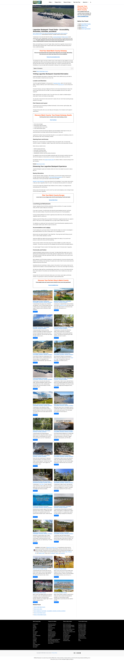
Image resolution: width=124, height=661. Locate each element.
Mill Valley (35, 627)
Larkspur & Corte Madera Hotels (69, 631)
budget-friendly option (49, 159)
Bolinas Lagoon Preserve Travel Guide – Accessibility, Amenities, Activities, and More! (42, 302)
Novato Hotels (66, 634)
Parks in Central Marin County (40, 614)
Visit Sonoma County (82, 638)
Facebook (53, 553)
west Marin (42, 484)
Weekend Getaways (51, 635)
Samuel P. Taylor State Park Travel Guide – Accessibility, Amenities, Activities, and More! (42, 482)
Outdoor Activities (51, 627)
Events (79, 640)
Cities (66, 551)
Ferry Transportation (82, 631)
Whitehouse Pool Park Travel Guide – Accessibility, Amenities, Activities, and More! (63, 533)
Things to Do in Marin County (60, 568)
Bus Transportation (82, 630)
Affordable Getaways (52, 632)
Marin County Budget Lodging (68, 626)
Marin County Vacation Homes (68, 629)
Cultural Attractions (51, 625)
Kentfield (34, 640)
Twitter (56, 553)
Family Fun (50, 626)
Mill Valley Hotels (66, 632)
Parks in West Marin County (42, 71)
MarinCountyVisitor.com (52, 547)
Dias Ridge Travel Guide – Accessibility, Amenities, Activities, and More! (41, 328)
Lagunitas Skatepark (57, 36)
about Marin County (86, 24)
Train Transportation (82, 632)
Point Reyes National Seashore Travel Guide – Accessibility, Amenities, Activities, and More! (63, 431)
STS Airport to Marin (82, 629)
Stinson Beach (35, 645)
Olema (34, 643)
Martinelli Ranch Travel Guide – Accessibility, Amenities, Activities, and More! (63, 379)
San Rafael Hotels (66, 636)
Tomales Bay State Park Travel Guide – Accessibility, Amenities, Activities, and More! (42, 507)
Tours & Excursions (51, 631)
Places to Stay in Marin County (39, 592)
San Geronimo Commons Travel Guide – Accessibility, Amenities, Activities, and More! (63, 482)
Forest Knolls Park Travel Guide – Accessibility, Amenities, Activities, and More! (64, 328)
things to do (84, 27)
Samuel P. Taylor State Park (38, 181)
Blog (79, 639)
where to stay (85, 25)
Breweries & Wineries (52, 624)
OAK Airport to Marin (82, 625)
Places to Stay (41, 553)
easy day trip (61, 84)
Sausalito (34, 634)
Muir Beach (50, 638)
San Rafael (35, 632)
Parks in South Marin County (40, 612)
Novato (34, 629)
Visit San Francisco (81, 636)
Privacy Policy (54, 652)
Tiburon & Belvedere (36, 635)
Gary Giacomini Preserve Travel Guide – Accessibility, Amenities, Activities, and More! (63, 354)
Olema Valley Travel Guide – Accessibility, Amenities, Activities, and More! (41, 431)
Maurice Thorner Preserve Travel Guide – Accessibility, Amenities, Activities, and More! (42, 405)
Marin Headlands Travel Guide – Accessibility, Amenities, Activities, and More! (49, 610)
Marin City (35, 641)
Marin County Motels (67, 627)
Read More (35, 311)
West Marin (35, 646)
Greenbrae (35, 638)
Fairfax (34, 625)
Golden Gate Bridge (82, 634)
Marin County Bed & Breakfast (68, 625)
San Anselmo (35, 631)
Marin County (65, 36)
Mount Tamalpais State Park (53, 640)
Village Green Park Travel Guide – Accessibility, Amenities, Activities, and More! (42, 533)
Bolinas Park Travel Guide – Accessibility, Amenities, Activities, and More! (62, 302)
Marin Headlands (51, 636)
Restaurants (50, 629)
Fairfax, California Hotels (67, 630)
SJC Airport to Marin (82, 626)
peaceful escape (63, 305)
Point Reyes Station (36, 644)
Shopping (50, 630)
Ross (34, 630)
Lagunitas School (56, 83)
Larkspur (34, 626)
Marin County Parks (41, 163)
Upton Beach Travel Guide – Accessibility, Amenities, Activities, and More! (62, 507)
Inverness (35, 639)
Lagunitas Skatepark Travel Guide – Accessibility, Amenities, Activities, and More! (42, 379)
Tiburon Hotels (66, 639)
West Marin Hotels (66, 640)
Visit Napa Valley (81, 635)
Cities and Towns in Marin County (40, 568)
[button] (52, 2)
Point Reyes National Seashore (55, 177)
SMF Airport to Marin (82, 627)
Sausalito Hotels (66, 638)
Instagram (63, 553)
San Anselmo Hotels (67, 635)
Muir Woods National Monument (54, 639)
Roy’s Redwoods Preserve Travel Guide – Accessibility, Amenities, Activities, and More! (63, 456)
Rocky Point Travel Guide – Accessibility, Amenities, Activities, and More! (41, 456)
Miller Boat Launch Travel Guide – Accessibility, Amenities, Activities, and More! (63, 405)
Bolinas (34, 636)
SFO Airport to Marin (82, 624)
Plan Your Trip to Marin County (60, 592)
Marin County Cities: (37, 621)
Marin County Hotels (67, 624)
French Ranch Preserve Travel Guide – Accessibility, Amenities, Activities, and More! (42, 354)
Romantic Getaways (51, 634)
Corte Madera (35, 624)
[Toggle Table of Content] (71, 68)
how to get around (86, 28)
